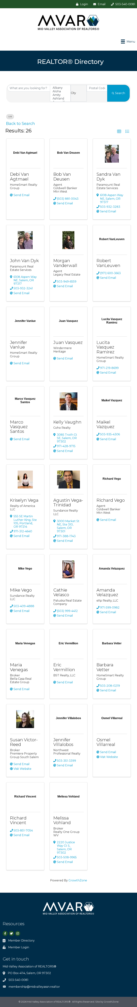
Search (120, 93)
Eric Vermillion (64, 667)
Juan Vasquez (68, 342)
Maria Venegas (19, 667)
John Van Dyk (24, 260)
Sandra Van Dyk (108, 176)
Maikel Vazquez (105, 424)
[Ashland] (60, 98)
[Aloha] (60, 91)
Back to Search (20, 123)
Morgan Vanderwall (65, 263)
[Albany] (60, 88)
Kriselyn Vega (24, 500)
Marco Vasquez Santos (19, 426)
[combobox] (79, 93)
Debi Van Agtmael (19, 176)
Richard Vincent (18, 820)
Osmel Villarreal (106, 742)
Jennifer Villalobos (63, 742)
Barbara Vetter (105, 667)
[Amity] (60, 95)
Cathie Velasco (61, 592)
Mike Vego (21, 590)
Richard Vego (111, 500)
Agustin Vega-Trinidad (68, 502)
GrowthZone (77, 880)
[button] (119, 131)
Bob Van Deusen (62, 176)
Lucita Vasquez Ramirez (105, 347)
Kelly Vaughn (67, 422)
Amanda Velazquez (107, 592)
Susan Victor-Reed (24, 742)
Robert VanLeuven (108, 263)
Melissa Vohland (62, 820)
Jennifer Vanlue (18, 345)
